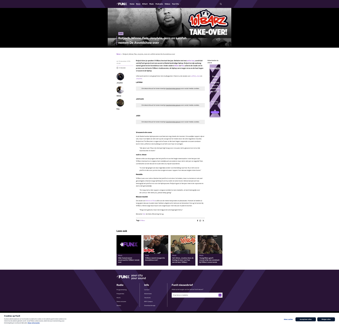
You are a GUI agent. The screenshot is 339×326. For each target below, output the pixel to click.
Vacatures (147, 297)
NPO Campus (148, 301)
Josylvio (139, 78)
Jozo (198, 76)
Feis (182, 66)
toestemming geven (173, 88)
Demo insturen (121, 301)
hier (144, 214)
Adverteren (148, 293)
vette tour (191, 61)
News (138, 4)
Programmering (122, 289)
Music (151, 4)
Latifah (193, 76)
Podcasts (159, 4)
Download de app (149, 305)
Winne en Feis (150, 201)
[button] (220, 4)
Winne (176, 66)
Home (132, 4)
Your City (175, 4)
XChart (145, 4)
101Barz (142, 220)
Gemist (119, 305)
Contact (146, 289)
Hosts (119, 297)
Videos (167, 4)
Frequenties (120, 293)
